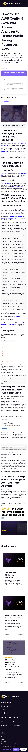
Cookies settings (7, 749)
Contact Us (3, 741)
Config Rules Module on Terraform (10, 575)
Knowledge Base (16, 725)
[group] (14, 126)
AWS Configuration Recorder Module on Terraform (13, 618)
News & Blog (15, 728)
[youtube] (10, 717)
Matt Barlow (4, 67)
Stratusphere (4, 725)
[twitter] (2, 717)
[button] (3, 125)
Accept (16, 749)
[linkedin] (14, 717)
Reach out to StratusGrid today (9, 502)
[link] (18, 717)
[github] (6, 717)
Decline (23, 749)
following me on (10, 472)
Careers (2, 739)
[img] (22, 125)
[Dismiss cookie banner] (26, 744)
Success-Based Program (6, 728)
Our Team (3, 736)
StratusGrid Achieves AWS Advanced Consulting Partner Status (13, 664)
